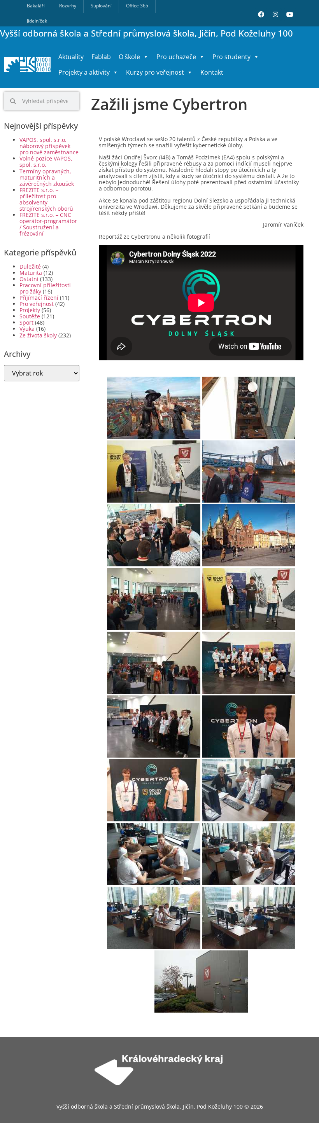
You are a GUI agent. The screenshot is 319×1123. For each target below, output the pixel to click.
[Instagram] (275, 14)
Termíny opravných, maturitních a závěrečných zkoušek (46, 177)
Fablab (101, 56)
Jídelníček (37, 20)
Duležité (30, 266)
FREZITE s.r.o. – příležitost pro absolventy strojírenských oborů (46, 199)
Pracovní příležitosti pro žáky (45, 288)
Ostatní (29, 279)
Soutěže (29, 316)
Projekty (29, 310)
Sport (26, 322)
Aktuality (71, 56)
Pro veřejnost (36, 303)
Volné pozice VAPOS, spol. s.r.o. (45, 161)
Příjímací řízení (38, 297)
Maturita (30, 272)
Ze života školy (38, 335)
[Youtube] (290, 14)
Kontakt (211, 72)
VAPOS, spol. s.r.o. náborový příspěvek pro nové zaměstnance (49, 146)
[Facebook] (261, 14)
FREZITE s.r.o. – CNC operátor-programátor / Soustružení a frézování (48, 224)
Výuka (27, 328)
